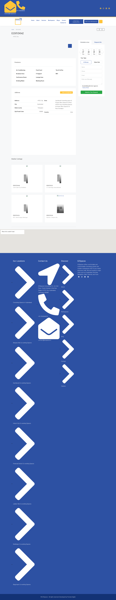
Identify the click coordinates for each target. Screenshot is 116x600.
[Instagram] (103, 8)
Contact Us (63, 22)
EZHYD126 (49, 215)
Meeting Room (40, 81)
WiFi (57, 73)
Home (32, 20)
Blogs (58, 20)
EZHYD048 (16, 185)
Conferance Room (21, 77)
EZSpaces (81, 261)
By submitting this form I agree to (90, 86)
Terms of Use (85, 87)
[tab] (70, 46)
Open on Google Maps (67, 92)
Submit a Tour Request (91, 92)
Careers (64, 20)
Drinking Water (20, 81)
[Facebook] (100, 8)
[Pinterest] (109, 8)
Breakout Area (20, 73)
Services (44, 20)
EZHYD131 (49, 185)
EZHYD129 (16, 215)
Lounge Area (39, 77)
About (37, 20)
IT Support (39, 73)
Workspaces (51, 20)
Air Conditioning (20, 70)
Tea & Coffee (59, 70)
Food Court (39, 70)
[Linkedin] (106, 8)
